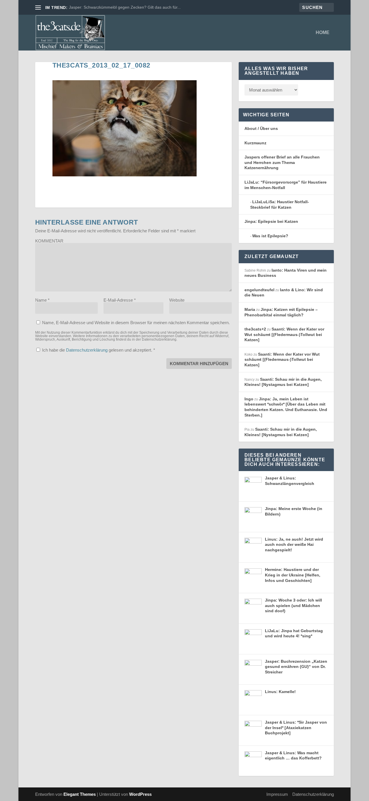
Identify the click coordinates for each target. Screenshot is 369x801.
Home (323, 32)
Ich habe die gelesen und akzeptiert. (98, 350)
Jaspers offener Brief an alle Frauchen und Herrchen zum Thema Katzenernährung (282, 162)
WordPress (140, 794)
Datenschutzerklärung (87, 350)
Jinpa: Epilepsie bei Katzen (271, 221)
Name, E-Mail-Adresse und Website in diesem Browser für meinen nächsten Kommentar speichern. (136, 322)
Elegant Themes (79, 794)
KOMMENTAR (49, 240)
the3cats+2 (255, 329)
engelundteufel (259, 289)
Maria (249, 309)
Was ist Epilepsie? (270, 236)
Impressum (277, 794)
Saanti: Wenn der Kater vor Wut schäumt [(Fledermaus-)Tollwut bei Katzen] (284, 334)
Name (42, 300)
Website (176, 300)
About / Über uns (261, 128)
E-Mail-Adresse (119, 300)
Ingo (248, 399)
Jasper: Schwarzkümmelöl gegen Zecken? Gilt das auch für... (125, 7)
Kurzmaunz (255, 143)
